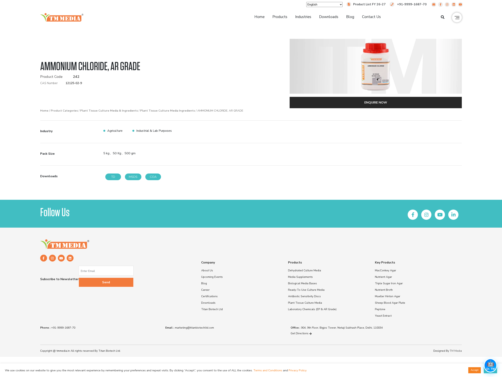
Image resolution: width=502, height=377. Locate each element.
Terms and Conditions (267, 370)
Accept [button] (474, 370)
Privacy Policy (298, 370)
